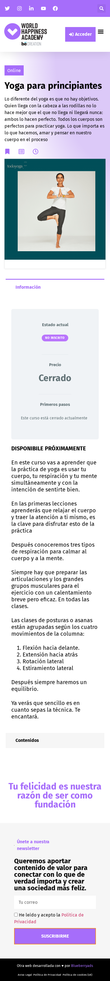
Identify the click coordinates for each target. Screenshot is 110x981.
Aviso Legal (25, 974)
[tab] (55, 287)
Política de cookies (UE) (77, 974)
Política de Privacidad (47, 974)
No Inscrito (55, 338)
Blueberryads (82, 966)
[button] (101, 8)
